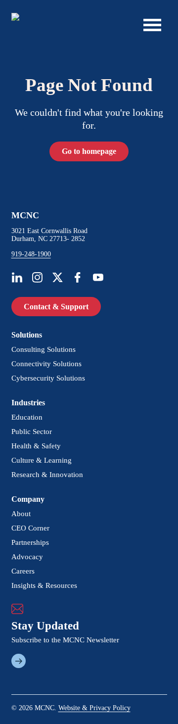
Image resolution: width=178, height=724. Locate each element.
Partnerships (30, 542)
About (21, 514)
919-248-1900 (31, 254)
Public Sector (31, 431)
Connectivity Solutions (46, 364)
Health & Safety (36, 446)
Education (27, 417)
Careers (23, 571)
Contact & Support (56, 306)
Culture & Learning (41, 460)
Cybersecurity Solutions (48, 378)
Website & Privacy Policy (94, 708)
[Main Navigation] (152, 25)
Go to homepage (89, 151)
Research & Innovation (47, 475)
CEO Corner (30, 528)
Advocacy (27, 557)
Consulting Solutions (43, 349)
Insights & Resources (44, 585)
